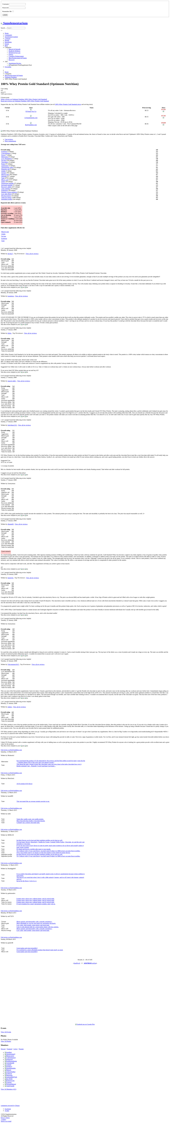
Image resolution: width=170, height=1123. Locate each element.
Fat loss (3, 160)
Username (5, 4)
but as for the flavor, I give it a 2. (27, 881)
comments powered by (10, 1105)
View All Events (6, 1032)
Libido (3, 171)
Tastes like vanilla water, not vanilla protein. (30, 819)
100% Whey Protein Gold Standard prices (68, 104)
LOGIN (5, 15)
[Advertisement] (9, 993)
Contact (3, 1119)
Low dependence (6, 158)
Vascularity (4, 162)
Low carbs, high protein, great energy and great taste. (33, 925)
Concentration (5, 153)
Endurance (4, 190)
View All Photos (6, 1041)
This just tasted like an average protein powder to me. (33, 801)
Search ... (4, 28)
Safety (3, 181)
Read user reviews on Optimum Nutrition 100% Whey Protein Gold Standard (25, 101)
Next (92, 963)
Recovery (12, 60)
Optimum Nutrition (11, 77)
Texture (3, 173)
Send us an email (6, 1121)
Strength (3, 176)
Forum (7, 44)
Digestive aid (5, 169)
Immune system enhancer (9, 192)
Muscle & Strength (14, 49)
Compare (7, 38)
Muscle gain (5, 174)
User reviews (9, 139)
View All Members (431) (8, 1089)
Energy (11, 54)
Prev (78, 963)
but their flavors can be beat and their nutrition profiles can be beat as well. (40, 840)
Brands (7, 40)
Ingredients (8, 42)
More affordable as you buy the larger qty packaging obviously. (36, 923)
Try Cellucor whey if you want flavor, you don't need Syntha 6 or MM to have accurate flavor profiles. (48, 851)
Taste (3, 178)
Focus (3, 155)
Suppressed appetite (7, 183)
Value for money (6, 197)
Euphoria (4, 151)
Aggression (4, 165)
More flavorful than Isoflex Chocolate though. (31, 821)
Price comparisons (10, 141)
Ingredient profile (6, 199)
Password (5, 8)
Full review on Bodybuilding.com (11, 750)
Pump (3, 164)
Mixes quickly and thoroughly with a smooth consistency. (34, 921)
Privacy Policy (5, 1118)
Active (15, 1049)
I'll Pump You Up (30, 111)
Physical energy (6, 196)
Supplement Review (15, 63)
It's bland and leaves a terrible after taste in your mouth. (34, 849)
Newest (3, 1049)
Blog (6, 45)
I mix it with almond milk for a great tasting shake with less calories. (38, 927)
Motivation (4, 157)
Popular (21, 1049)
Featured (9, 1049)
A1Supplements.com (30, 118)
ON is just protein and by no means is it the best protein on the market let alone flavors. (43, 852)
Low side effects (6, 194)
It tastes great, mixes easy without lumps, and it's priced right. (35, 898)
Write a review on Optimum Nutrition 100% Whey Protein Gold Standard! (24, 99)
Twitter (7, 1111)
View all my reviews (32, 253)
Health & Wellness (14, 51)
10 (90, 963)
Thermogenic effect (7, 167)
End (95, 963)
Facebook (8, 1109)
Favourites (8, 67)
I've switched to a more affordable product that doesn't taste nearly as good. (40, 950)
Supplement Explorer (11, 37)
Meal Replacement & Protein (18, 58)
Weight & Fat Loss (14, 53)
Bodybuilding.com (31, 125)
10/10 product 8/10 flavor (24, 784)
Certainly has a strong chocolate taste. (28, 822)
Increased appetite (6, 185)
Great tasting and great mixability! (27, 948)
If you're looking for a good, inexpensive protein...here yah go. (36, 904)
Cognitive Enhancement (16, 56)
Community (8, 35)
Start (75, 963)
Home (7, 33)
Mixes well (4, 180)
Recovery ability (6, 187)
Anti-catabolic (5, 188)
